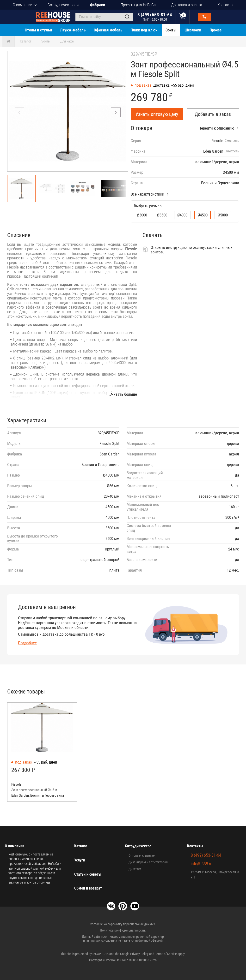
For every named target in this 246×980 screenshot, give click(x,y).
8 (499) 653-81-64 (154, 16)
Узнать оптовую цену (156, 114)
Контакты (225, 4)
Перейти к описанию (216, 128)
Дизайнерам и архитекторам (148, 862)
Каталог (25, 41)
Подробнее (27, 642)
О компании (22, 4)
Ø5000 (223, 215)
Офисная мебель (108, 30)
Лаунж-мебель (73, 30)
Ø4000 (182, 215)
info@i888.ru (201, 863)
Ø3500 (162, 215)
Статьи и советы (87, 874)
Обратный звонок (204, 17)
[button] (116, 112)
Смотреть (232, 141)
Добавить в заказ (213, 114)
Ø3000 (142, 215)
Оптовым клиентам (142, 855)
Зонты (171, 30)
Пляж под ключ (143, 30)
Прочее (215, 30)
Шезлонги (192, 30)
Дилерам (135, 869)
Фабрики (97, 4)
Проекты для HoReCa (138, 4)
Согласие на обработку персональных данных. (123, 924)
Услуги (79, 860)
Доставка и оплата (186, 4)
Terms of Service (166, 954)
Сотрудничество (61, 4)
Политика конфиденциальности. (123, 930)
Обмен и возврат (88, 888)
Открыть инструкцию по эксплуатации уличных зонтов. (191, 249)
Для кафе (67, 41)
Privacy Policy (139, 954)
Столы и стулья (38, 30)
